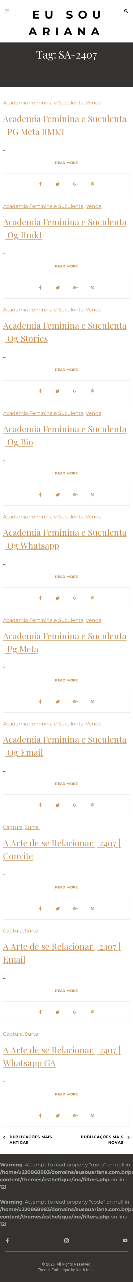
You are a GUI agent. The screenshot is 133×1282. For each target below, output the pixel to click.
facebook (8, 1241)
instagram (67, 1241)
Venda (93, 103)
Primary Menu (9, 11)
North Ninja (85, 1270)
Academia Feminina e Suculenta (43, 103)
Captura (13, 827)
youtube (125, 1241)
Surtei (32, 827)
